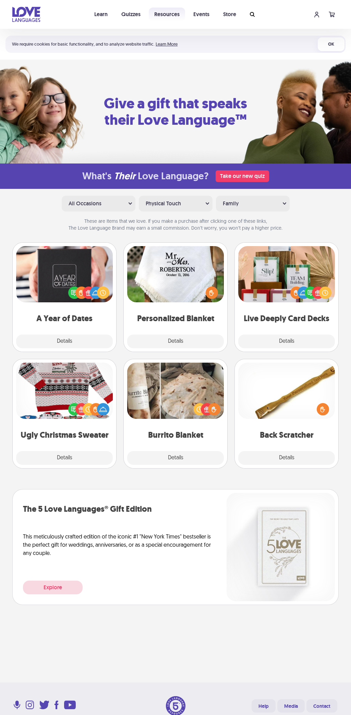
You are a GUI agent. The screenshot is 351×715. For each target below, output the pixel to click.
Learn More (167, 44)
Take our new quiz (242, 176)
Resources (167, 14)
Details (64, 341)
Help (263, 706)
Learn (101, 14)
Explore (53, 587)
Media (291, 706)
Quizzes (131, 14)
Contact (321, 706)
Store (229, 14)
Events (201, 14)
